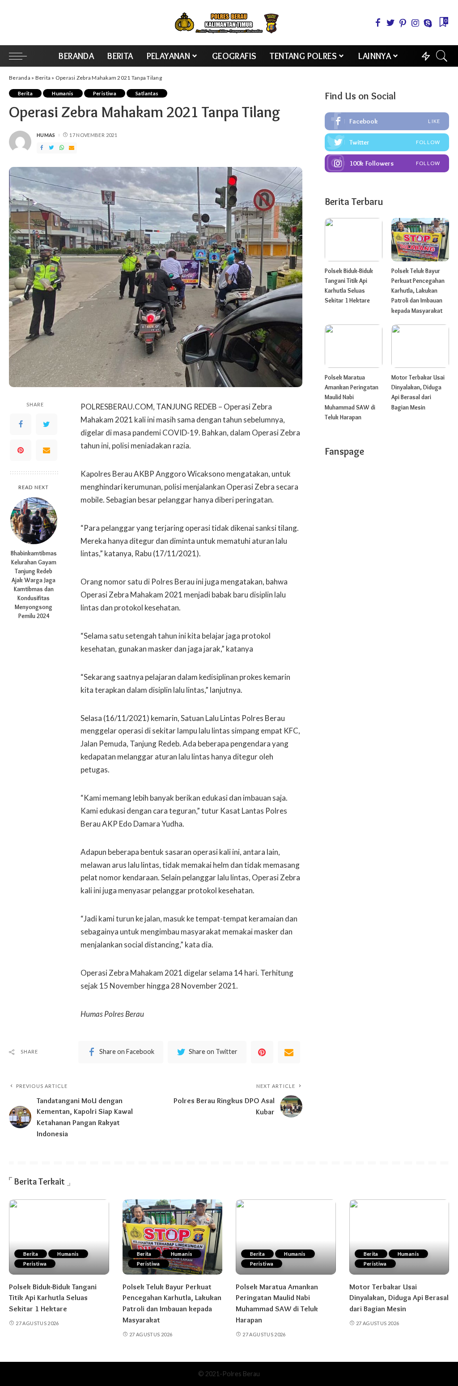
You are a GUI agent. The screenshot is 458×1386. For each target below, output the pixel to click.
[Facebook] (378, 23)
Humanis (63, 93)
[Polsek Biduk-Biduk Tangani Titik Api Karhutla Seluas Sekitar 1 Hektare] (353, 239)
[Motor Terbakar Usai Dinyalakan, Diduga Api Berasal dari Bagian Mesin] (420, 346)
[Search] (442, 56)
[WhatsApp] (62, 148)
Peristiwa (104, 93)
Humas (46, 134)
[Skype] (428, 23)
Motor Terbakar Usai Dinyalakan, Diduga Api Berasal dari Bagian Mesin (399, 1297)
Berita (43, 77)
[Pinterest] (403, 23)
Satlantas (147, 93)
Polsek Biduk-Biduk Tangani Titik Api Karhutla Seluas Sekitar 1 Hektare (53, 1297)
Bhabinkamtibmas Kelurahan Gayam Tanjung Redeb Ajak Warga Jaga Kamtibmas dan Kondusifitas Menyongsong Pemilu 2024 (34, 585)
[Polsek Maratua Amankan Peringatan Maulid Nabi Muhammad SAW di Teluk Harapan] (353, 346)
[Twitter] (390, 23)
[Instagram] (415, 23)
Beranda (19, 77)
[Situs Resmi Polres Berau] (229, 22)
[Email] (71, 148)
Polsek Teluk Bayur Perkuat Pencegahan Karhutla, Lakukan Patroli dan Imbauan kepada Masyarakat (418, 290)
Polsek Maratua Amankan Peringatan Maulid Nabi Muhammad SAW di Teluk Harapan (351, 397)
